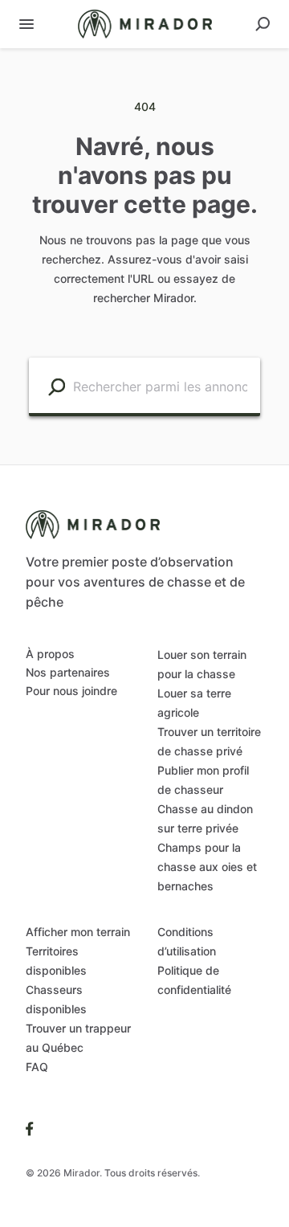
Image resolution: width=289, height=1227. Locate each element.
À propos (50, 654)
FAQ (37, 1067)
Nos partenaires (68, 672)
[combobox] (162, 385)
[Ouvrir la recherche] (262, 24)
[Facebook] (30, 1128)
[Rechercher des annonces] (56, 386)
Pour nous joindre (71, 690)
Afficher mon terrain (78, 932)
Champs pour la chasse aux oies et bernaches (207, 866)
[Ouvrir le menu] (26, 24)
